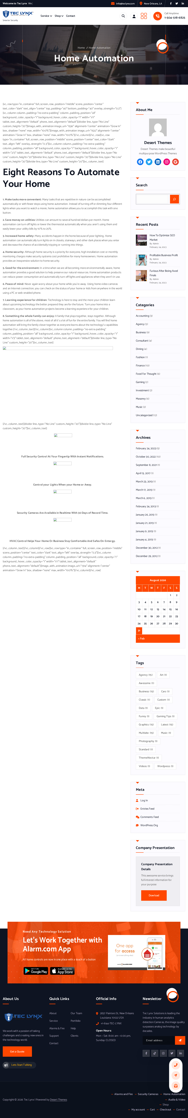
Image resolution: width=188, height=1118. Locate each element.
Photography (148, 741)
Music (139, 407)
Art (163, 675)
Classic (144, 700)
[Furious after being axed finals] (141, 275)
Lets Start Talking (21, 1065)
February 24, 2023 (146, 448)
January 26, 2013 (145, 515)
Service (45, 16)
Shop (58, 16)
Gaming (140, 382)
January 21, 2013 (145, 523)
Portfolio (75, 1021)
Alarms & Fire (56, 1028)
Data (143, 708)
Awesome (146, 683)
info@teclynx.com (125, 3)
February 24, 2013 (146, 506)
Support (54, 1036)
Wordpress (165, 766)
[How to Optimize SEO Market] (141, 240)
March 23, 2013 (144, 481)
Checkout (165, 1110)
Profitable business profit (164, 255)
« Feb (141, 639)
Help (73, 1028)
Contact (70, 16)
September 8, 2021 (146, 465)
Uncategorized (144, 415)
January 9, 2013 (144, 531)
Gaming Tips (165, 716)
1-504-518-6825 (174, 17)
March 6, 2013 (143, 498)
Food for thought (146, 374)
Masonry (141, 399)
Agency (140, 324)
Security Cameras (148, 1094)
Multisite (146, 733)
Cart (152, 1110)
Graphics (146, 725)
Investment (142, 390)
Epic (159, 708)
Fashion (140, 357)
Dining (139, 349)
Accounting (142, 316)
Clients (74, 1036)
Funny (144, 716)
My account (138, 1110)
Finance (140, 365)
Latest (167, 725)
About (53, 1013)
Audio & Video (176, 1100)
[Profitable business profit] (141, 260)
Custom (163, 700)
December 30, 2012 (147, 548)
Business (141, 332)
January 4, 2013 (144, 539)
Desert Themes (58, 1100)
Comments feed (149, 817)
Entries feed (147, 809)
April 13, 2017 (143, 473)
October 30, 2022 (146, 457)
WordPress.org (149, 825)
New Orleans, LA (153, 3)
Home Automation (99, 48)
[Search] (174, 199)
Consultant (142, 341)
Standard (146, 749)
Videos (144, 766)
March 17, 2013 (144, 490)
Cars (165, 691)
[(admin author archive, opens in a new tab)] (158, 127)
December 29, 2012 (147, 556)
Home (81, 48)
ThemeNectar (149, 758)
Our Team (76, 1013)
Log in (144, 800)
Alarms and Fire (123, 1094)
